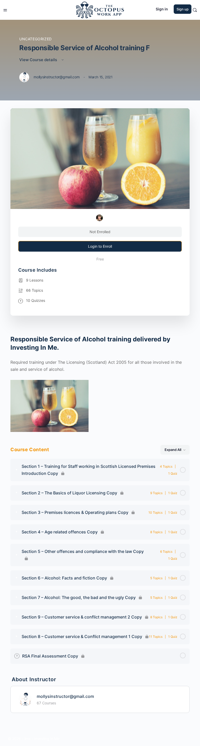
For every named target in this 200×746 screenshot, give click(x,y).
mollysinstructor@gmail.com (65, 696)
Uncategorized (35, 39)
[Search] (194, 10)
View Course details (38, 59)
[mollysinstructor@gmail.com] (25, 699)
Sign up (183, 9)
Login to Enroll (100, 246)
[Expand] (16, 470)
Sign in (162, 9)
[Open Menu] (5, 9)
